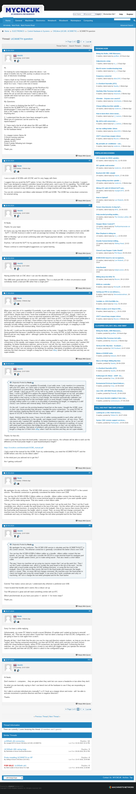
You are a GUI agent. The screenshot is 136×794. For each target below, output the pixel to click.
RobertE (114, 393)
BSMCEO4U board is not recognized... (110, 258)
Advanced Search (126, 25)
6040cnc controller (103, 284)
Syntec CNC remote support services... (111, 420)
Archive (125, 778)
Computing (88, 20)
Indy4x (117, 176)
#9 (90, 611)
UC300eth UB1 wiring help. (15, 749)
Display (86, 46)
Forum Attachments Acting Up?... (108, 207)
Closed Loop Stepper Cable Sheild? (109, 250)
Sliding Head (119, 243)
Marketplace (76, 20)
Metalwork (52, 20)
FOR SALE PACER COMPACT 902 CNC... (111, 398)
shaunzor (117, 94)
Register (130, 14)
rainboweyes (115, 401)
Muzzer (116, 139)
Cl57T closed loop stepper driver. (108, 136)
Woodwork (63, 20)
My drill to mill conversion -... (107, 121)
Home (7, 20)
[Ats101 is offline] (8, 58)
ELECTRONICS (18, 31)
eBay (55, 350)
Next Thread (54, 717)
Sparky (116, 86)
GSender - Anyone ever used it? (108, 99)
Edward (113, 356)
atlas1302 (117, 79)
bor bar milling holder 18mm (106, 129)
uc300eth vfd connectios (14, 741)
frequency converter (104, 76)
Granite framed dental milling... (107, 241)
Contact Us (107, 778)
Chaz (115, 304)
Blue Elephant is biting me (106, 233)
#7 (90, 473)
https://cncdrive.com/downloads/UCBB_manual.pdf (23, 448)
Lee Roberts (119, 200)
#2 (90, 160)
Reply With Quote (84, 156)
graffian (116, 56)
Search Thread (74, 46)
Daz (116, 161)
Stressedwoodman (120, 294)
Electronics (40, 20)
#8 (90, 525)
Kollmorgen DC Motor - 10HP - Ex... (109, 376)
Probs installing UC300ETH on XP (18, 757)
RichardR (117, 287)
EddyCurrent (119, 270)
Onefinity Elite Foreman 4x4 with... (109, 91)
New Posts (16, 25)
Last (87, 42)
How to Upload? (102, 197)
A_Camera (117, 116)
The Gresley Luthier (122, 217)
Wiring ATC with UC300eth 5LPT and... (110, 188)
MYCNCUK (117, 778)
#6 (90, 363)
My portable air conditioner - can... (109, 144)
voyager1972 (119, 191)
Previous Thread (41, 717)
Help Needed (101, 267)
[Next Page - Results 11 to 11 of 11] (83, 41)
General (18, 20)
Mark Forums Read (28, 25)
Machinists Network (121, 787)
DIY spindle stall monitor (105, 165)
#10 (89, 660)
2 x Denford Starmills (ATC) (106, 84)
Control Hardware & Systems (38, 31)
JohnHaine (118, 101)
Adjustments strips (103, 61)
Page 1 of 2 (72, 42)
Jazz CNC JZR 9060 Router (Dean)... (109, 391)
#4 (90, 258)
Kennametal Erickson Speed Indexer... (110, 383)
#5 (90, 293)
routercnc (118, 109)
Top (131, 778)
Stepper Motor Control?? (105, 224)
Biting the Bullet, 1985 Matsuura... (108, 54)
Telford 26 (114, 415)
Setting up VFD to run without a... (108, 292)
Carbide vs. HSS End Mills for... (107, 301)
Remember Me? (109, 14)
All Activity (6, 25)
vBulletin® (11, 786)
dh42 (116, 210)
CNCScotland (116, 348)
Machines (29, 20)
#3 (90, 205)
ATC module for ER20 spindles (107, 158)
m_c (115, 64)
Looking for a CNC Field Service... (108, 413)
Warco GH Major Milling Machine (108, 361)
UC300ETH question (22, 39)
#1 (90, 50)
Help (121, 14)
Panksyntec (115, 423)
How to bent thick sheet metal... (108, 114)
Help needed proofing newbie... (107, 214)
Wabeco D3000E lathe (104, 353)
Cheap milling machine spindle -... (108, 106)
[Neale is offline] (8, 168)
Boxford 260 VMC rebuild (105, 173)
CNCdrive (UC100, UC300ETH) (65, 31)
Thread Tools (61, 46)
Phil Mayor (118, 253)
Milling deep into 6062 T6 (105, 277)
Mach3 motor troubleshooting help (109, 68)
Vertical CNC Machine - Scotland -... (109, 346)
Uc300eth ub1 (20, 765)
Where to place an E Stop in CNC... (109, 309)
